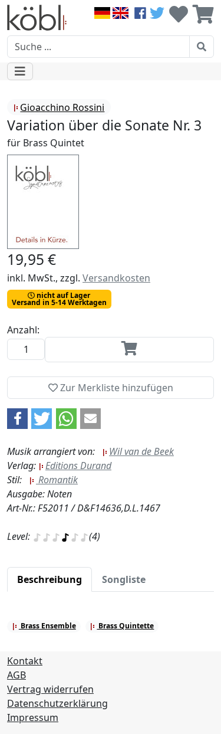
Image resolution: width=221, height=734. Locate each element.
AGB (16, 675)
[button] (17, 418)
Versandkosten (116, 277)
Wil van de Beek (141, 451)
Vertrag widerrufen (50, 689)
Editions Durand (78, 465)
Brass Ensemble (47, 626)
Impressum (32, 717)
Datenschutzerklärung (57, 703)
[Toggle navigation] (20, 71)
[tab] (49, 579)
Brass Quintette (125, 626)
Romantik (57, 479)
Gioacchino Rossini (62, 107)
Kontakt (24, 660)
